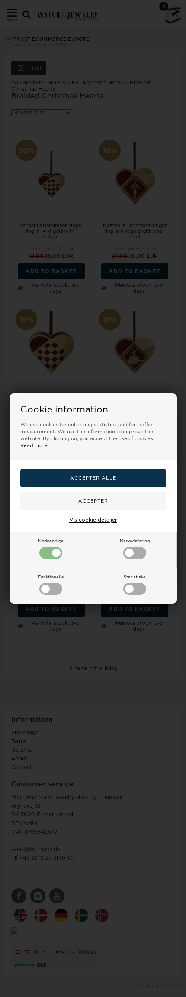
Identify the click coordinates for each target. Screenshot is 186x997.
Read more (34, 445)
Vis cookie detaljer (93, 520)
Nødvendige (51, 541)
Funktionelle (51, 577)
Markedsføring (135, 541)
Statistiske (135, 577)
